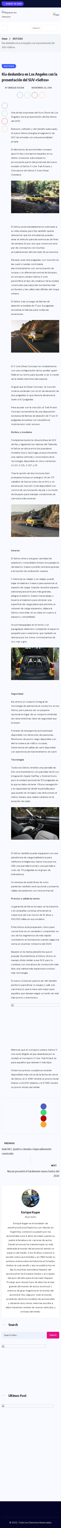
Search (53, 1335)
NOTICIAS (18, 38)
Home (4, 38)
